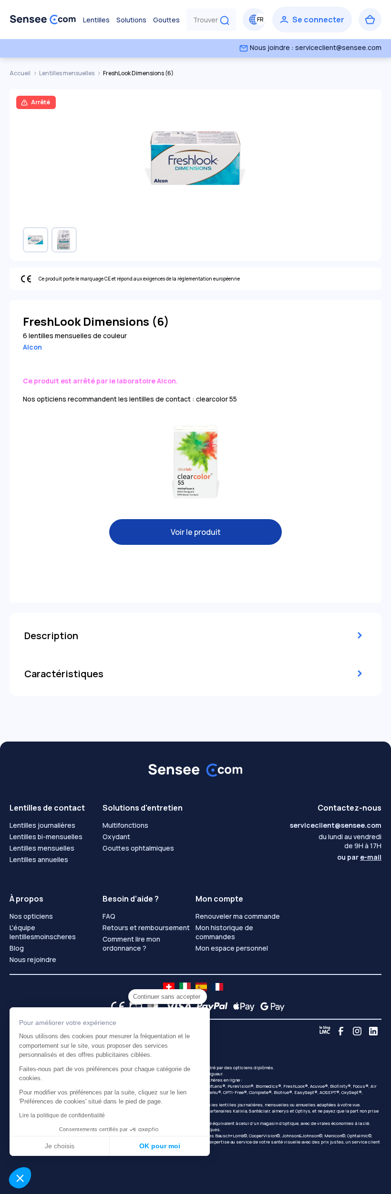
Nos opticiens (31, 916)
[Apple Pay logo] (241, 1006)
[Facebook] (341, 1031)
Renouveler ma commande (238, 916)
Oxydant (116, 836)
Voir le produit (196, 532)
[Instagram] (357, 1031)
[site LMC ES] (201, 987)
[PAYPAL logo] (210, 1006)
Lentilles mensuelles (67, 73)
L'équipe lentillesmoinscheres (43, 932)
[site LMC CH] (169, 987)
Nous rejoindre (33, 959)
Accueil (20, 73)
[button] (20, 1177)
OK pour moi (159, 1146)
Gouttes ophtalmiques (138, 848)
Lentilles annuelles (39, 859)
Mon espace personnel (232, 948)
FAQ (109, 916)
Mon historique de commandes (224, 932)
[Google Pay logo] (270, 1006)
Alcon (32, 346)
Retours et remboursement (146, 927)
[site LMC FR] (217, 987)
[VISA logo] (176, 1006)
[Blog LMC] (324, 1031)
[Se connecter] (312, 19)
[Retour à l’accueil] (43, 19)
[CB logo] (133, 1006)
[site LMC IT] (185, 987)
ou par (359, 857)
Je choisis (59, 1146)
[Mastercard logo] (151, 1006)
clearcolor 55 (216, 398)
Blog (17, 948)
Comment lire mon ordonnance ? (131, 943)
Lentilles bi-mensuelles (46, 836)
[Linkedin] (373, 1031)
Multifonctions (125, 825)
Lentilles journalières (42, 825)
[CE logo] (115, 1006)
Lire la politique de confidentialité (62, 1115)
